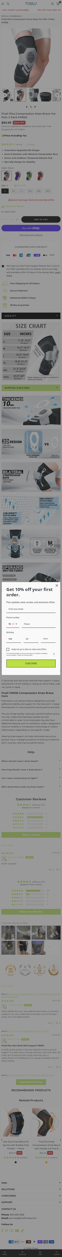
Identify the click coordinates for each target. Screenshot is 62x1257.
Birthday (10, 632)
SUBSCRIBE (31, 663)
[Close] (56, 585)
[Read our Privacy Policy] (54, 654)
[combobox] (12, 624)
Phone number (12, 617)
